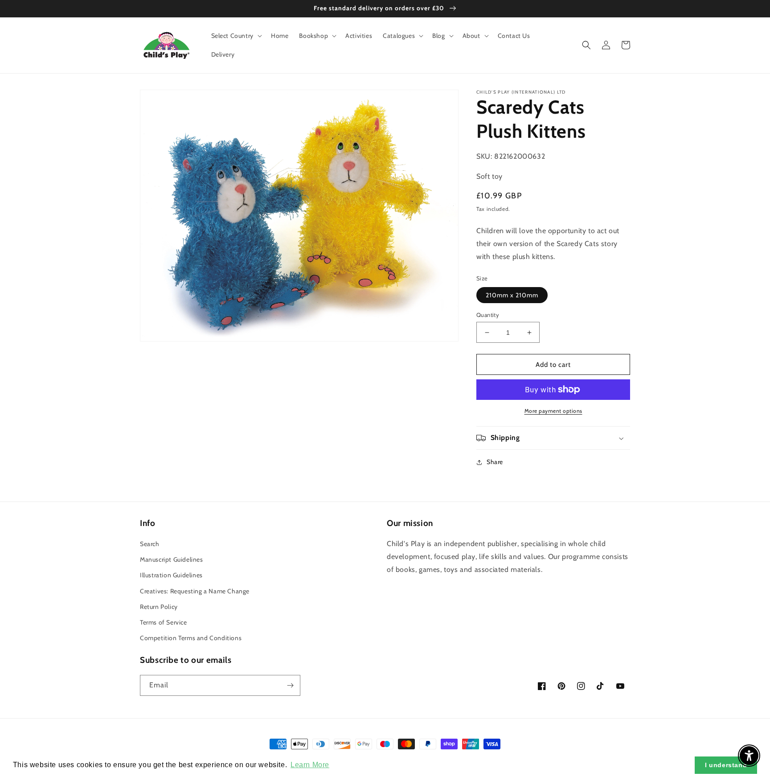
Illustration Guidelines (171, 575)
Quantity (487, 314)
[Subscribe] (290, 685)
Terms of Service (163, 622)
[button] (236, 35)
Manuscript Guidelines (171, 559)
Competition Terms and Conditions (191, 638)
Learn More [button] (310, 765)
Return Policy (159, 607)
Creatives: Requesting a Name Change (195, 591)
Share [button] (495, 462)
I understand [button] (726, 765)
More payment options (553, 410)
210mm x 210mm (512, 295)
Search (150, 544)
